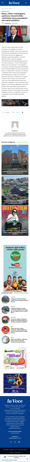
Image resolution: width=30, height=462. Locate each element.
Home (3, 8)
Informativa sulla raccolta (9, 460)
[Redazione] (3, 23)
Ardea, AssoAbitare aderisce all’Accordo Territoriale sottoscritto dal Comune (19, 341)
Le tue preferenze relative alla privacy (17, 456)
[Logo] (14, 2)
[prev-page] (2, 239)
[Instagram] (14, 442)
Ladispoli (14, 169)
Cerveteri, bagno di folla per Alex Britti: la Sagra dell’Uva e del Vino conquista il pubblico (15, 232)
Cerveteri (15, 228)
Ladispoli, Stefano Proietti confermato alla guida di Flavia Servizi (15, 172)
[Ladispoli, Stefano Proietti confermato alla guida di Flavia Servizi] (15, 160)
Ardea (12, 326)
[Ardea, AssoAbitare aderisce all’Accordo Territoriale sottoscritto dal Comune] (6, 340)
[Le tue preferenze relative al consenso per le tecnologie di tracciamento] (27, 459)
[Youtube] (19, 442)
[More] (22, 112)
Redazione (8, 23)
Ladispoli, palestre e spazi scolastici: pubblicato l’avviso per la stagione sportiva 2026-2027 (15, 201)
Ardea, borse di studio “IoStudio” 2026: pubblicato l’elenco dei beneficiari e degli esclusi (19, 330)
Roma (6, 8)
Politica (10, 8)
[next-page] (5, 239)
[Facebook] (10, 442)
